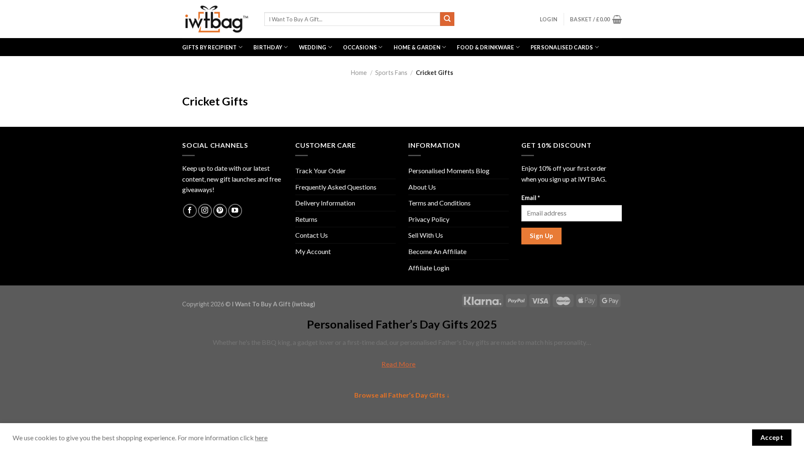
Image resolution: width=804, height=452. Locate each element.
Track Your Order (320, 171)
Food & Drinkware (485, 47)
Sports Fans (391, 72)
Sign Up (542, 235)
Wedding (313, 47)
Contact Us (311, 235)
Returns (306, 219)
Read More (398, 364)
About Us (422, 187)
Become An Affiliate (437, 251)
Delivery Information (325, 203)
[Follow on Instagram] (205, 211)
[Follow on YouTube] (235, 211)
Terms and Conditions (439, 203)
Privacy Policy (428, 219)
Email (530, 197)
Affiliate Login (428, 268)
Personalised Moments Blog (449, 171)
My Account (313, 251)
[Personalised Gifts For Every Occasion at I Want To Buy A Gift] (217, 19)
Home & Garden (417, 47)
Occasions (360, 47)
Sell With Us (425, 235)
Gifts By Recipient (209, 47)
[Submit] (447, 19)
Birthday (267, 47)
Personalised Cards (562, 47)
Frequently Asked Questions (335, 187)
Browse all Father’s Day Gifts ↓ (402, 395)
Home (359, 72)
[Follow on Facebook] (190, 211)
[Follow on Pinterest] (220, 211)
